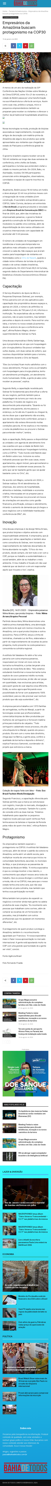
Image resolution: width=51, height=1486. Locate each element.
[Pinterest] (25, 45)
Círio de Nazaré (29, 258)
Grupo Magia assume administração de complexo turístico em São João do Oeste (32, 1002)
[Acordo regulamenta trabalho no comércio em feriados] (25, 1276)
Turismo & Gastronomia (18, 11)
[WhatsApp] (31, 45)
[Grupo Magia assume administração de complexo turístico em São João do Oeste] (9, 1003)
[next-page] (8, 1042)
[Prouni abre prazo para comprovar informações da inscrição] (9, 1396)
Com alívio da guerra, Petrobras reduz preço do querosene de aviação (32, 1324)
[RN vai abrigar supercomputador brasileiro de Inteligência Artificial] (9, 1156)
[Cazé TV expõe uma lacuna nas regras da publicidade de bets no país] (9, 1313)
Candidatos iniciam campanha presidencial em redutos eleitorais (22, 1368)
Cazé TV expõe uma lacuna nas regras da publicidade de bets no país (32, 1311)
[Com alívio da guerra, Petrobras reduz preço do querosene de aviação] (9, 1326)
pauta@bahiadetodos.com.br (15, 1454)
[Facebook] (13, 45)
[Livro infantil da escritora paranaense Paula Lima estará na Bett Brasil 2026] (9, 1243)
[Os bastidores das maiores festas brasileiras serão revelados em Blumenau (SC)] (9, 1115)
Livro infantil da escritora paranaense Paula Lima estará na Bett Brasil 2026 (32, 1242)
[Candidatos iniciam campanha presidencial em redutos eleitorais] (25, 1358)
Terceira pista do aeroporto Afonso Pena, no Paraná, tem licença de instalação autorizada (32, 1031)
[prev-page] (4, 1042)
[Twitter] (19, 45)
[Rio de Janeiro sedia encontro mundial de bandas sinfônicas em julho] (25, 1193)
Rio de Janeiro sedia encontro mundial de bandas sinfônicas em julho (24, 1203)
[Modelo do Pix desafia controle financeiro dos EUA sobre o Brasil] (9, 1300)
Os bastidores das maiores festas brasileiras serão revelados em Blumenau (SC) (33, 1113)
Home (5, 11)
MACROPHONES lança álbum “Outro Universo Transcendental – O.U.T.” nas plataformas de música (33, 1216)
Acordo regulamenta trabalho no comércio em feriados (21, 1286)
